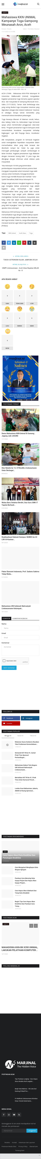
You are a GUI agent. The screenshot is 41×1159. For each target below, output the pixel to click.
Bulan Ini (20, 736)
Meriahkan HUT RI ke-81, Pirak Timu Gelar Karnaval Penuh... (25, 779)
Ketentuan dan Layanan (27, 1142)
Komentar (6, 618)
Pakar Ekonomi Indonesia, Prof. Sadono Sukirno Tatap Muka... (20, 573)
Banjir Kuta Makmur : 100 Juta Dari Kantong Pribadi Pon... (26, 1090)
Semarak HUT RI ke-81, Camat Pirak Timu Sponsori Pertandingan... (25, 755)
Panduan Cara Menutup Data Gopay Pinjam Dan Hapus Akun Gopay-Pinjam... (25, 880)
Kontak (14, 1142)
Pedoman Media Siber (9, 1146)
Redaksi (7, 1142)
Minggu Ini (8, 736)
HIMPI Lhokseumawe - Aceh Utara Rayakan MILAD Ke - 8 (20, 269)
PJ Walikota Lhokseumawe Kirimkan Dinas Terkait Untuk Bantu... (26, 1100)
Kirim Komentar (9, 668)
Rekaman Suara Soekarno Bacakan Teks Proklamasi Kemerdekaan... (27, 743)
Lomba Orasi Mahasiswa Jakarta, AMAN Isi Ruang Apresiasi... (26, 790)
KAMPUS (5, 12)
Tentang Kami (19, 1150)
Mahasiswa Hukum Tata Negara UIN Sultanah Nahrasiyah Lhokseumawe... (26, 767)
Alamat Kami (34, 1146)
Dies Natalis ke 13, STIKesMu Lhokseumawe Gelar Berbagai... (19, 469)
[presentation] (31, 926)
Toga (31, 233)
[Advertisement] (20, 693)
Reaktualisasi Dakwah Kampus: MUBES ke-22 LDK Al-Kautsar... (19, 538)
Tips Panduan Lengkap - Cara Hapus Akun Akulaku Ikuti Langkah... (26, 1080)
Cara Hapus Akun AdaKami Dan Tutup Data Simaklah (26, 892)
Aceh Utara (22, 233)
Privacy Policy (22, 1146)
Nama (4, 624)
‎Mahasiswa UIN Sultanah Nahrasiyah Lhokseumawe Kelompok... (16, 607)
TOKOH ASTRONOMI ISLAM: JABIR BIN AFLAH (20, 260)
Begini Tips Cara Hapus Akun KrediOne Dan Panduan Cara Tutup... (25, 904)
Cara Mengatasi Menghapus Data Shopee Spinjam (26, 868)
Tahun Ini (33, 736)
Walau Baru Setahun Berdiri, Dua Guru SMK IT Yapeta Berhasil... (20, 504)
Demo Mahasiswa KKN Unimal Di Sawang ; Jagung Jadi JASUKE (18, 434)
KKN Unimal (12, 233)
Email (4, 633)
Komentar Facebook (20, 618)
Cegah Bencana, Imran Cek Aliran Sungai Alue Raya (18, 948)
